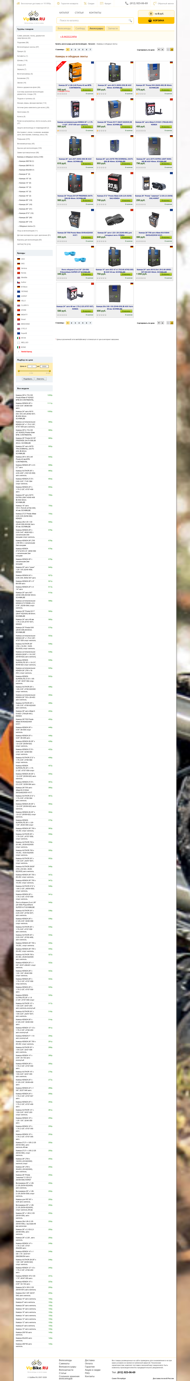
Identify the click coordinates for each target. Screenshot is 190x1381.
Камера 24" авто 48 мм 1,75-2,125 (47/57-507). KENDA (75, 307)
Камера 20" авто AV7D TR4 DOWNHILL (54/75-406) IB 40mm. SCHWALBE (114, 160)
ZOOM (23, 310)
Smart (23, 319)
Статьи (79, 12)
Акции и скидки (92, 1370)
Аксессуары (96, 28)
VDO (23, 259)
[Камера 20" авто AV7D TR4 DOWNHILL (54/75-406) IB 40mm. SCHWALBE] (115, 146)
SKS (22, 263)
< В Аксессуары (68, 36)
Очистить (40, 379)
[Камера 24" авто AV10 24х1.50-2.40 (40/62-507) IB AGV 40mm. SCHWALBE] (154, 257)
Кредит (108, 3)
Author (23, 282)
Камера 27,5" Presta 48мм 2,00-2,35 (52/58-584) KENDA (114, 196)
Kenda (23, 273)
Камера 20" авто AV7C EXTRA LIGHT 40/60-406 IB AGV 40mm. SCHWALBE (154, 160)
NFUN (23, 338)
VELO (23, 300)
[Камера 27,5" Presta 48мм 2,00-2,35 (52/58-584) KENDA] (115, 183)
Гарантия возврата (69, 3)
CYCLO (24, 328)
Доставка (90, 1360)
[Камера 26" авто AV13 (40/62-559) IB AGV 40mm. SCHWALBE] (114, 72)
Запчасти (113, 28)
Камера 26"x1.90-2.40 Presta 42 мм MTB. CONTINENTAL (75, 86)
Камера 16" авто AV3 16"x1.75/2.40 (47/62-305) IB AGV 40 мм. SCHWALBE (115, 270)
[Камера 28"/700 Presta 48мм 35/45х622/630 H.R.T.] (75, 220)
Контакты (95, 12)
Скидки (91, 3)
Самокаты (64, 1363)
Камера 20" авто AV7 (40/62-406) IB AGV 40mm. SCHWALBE (75, 160)
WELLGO (24, 342)
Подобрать (28, 379)
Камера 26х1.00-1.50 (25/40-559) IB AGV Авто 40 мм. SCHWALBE (114, 307)
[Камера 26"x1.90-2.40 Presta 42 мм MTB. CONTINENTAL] (75, 72)
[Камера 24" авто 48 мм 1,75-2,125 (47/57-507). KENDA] (75, 294)
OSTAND (24, 291)
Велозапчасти (66, 1370)
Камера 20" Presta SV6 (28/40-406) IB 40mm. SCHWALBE (154, 86)
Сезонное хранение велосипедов (69, 1377)
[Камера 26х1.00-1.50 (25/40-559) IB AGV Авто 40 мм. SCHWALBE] (115, 294)
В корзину (87, 90)
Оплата (89, 1363)
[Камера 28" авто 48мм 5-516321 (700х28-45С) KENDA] (154, 109)
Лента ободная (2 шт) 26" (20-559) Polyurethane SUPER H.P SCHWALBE (75, 270)
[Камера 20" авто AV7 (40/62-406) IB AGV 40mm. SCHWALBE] (75, 146)
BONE (23, 347)
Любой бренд (26, 351)
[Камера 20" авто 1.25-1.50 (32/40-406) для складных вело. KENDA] (115, 220)
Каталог (64, 12)
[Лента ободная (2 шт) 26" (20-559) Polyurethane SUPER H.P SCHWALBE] (75, 257)
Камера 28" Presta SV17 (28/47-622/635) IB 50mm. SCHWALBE (115, 123)
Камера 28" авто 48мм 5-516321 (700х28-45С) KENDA (154, 123)
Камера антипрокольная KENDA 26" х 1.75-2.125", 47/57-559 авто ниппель (75, 123)
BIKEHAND (25, 324)
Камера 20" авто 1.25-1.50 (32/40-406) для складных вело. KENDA (115, 233)
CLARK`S (25, 305)
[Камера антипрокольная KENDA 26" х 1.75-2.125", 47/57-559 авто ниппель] (75, 109)
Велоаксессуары (67, 1367)
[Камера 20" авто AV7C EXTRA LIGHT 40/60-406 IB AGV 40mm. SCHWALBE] (154, 146)
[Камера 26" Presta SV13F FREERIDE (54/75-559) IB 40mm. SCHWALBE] (75, 183)
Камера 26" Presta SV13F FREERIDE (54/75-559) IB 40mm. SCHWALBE (75, 196)
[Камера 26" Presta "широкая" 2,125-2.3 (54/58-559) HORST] (154, 183)
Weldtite (24, 277)
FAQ (87, 1373)
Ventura (24, 268)
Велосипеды (64, 28)
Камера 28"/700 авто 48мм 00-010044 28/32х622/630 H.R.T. (154, 233)
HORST (24, 296)
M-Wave (24, 286)
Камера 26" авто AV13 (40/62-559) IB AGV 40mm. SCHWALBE (114, 86)
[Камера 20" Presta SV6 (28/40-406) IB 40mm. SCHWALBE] (154, 72)
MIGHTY (24, 314)
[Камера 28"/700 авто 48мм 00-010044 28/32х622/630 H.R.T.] (154, 220)
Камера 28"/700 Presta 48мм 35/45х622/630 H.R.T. (75, 233)
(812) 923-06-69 (139, 3)
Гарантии (90, 1367)
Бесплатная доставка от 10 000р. (36, 3)
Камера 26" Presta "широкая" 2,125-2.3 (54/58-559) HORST (154, 196)
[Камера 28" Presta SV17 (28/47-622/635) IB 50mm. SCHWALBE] (115, 109)
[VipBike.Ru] (34, 15)
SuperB (24, 333)
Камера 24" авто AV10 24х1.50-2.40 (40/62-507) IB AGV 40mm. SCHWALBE (154, 270)
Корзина (158, 20)
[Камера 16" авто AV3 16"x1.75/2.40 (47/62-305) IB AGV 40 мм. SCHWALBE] (115, 257)
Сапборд (80, 28)
